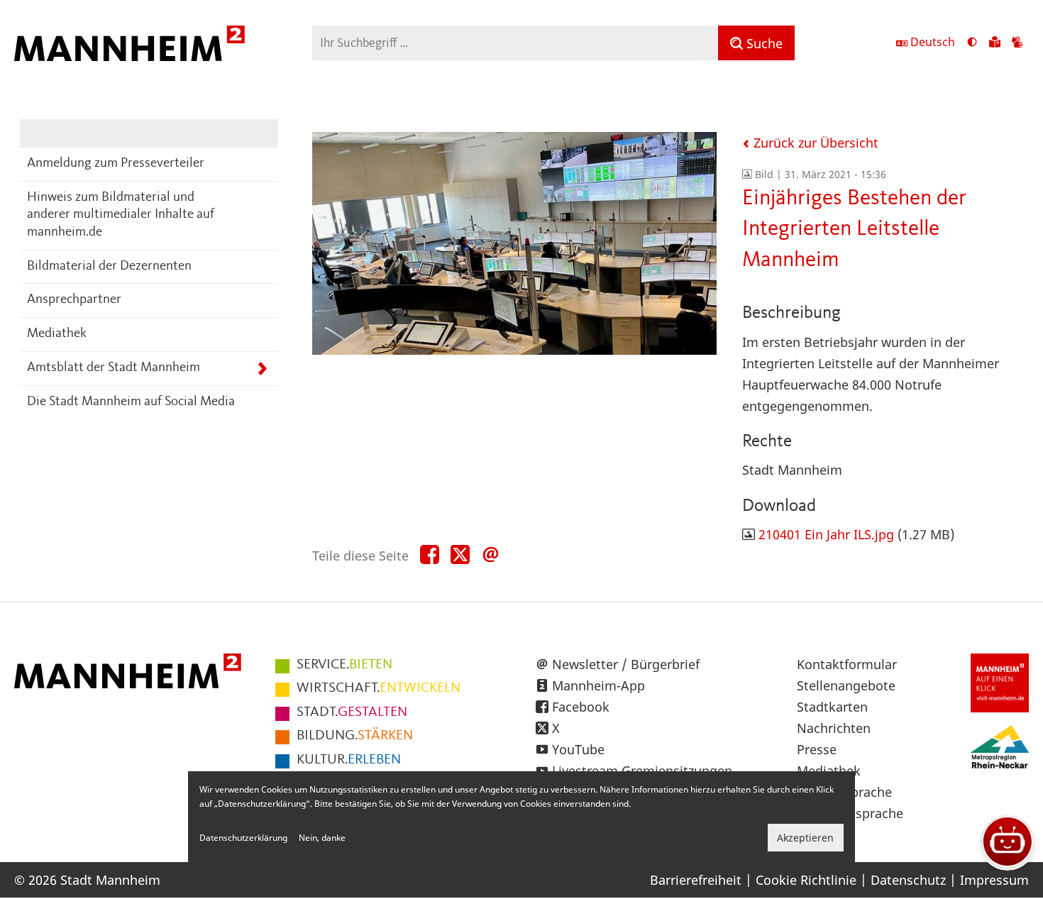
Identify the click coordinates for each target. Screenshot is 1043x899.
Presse (817, 749)
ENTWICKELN (378, 688)
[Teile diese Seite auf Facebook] (429, 555)
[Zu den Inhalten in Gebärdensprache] (1017, 43)
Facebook (580, 706)
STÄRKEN (355, 736)
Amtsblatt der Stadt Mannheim (113, 368)
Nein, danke (322, 838)
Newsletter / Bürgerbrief (626, 664)
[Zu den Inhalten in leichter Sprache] (994, 43)
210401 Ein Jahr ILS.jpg (826, 534)
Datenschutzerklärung (243, 838)
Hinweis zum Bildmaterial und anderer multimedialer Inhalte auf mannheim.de (120, 215)
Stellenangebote (846, 685)
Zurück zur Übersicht (814, 142)
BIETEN (344, 665)
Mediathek (57, 334)
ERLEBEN (349, 760)
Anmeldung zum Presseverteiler (115, 163)
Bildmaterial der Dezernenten (109, 266)
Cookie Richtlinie (806, 879)
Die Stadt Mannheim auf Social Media (131, 402)
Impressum (994, 879)
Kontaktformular (847, 664)
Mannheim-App (598, 685)
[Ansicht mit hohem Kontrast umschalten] (972, 43)
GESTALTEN (352, 712)
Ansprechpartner (74, 300)
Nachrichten (834, 728)
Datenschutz (908, 879)
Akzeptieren (805, 837)
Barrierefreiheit (695, 879)
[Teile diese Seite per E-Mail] (490, 555)
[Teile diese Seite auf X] (460, 555)
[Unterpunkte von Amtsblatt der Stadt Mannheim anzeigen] (262, 368)
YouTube (578, 749)
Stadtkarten (832, 706)
